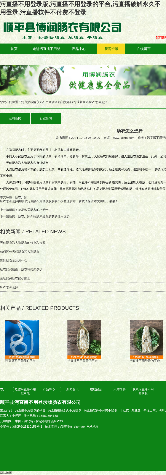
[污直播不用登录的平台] (65, 19)
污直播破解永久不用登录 (37, 102)
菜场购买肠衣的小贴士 (33, 210)
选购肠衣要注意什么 (13, 260)
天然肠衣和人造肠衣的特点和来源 (22, 242)
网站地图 (92, 426)
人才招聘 (119, 389)
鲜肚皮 (135, 410)
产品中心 (79, 49)
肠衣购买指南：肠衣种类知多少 (21, 269)
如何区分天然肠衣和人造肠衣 (19, 251)
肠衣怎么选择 (9, 201)
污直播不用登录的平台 (30, 410)
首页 (14, 49)
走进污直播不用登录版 (46, 54)
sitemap (79, 426)
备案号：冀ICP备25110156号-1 (21, 426)
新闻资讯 (111, 49)
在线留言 (144, 49)
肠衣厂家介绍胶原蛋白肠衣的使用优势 (44, 216)
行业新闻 (79, 102)
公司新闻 (15, 118)
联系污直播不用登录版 (143, 391)
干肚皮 (124, 410)
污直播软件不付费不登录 (100, 410)
